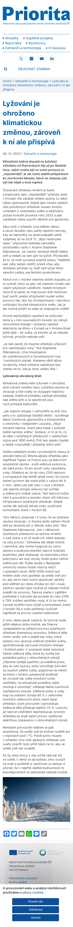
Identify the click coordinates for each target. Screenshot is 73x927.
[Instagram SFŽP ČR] (31, 58)
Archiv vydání (18, 882)
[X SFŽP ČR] (21, 58)
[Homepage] (36, 17)
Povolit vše (35, 901)
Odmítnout (35, 909)
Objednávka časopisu (23, 878)
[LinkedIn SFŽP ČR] (52, 58)
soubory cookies (31, 892)
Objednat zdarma (34, 69)
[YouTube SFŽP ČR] (41, 58)
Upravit (35, 917)
